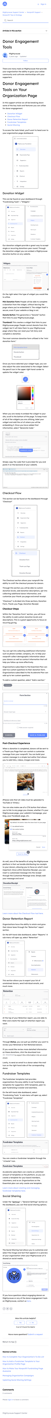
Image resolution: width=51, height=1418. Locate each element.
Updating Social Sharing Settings (17, 1380)
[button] (38, 4)
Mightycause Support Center (13, 12)
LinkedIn (10, 1308)
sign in (10, 1400)
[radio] (19, 1322)
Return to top (8, 1342)
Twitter (7, 1308)
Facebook (4, 1308)
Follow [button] (25, 61)
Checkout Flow (13, 116)
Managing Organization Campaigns (18, 1375)
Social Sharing (13, 125)
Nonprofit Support (34, 12)
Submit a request (35, 1334)
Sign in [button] (43, 4)
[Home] (5, 5)
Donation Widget (14, 113)
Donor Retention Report (17, 119)
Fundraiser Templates (16, 122)
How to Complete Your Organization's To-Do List (23, 1357)
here (29, 1301)
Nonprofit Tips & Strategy (12, 15)
